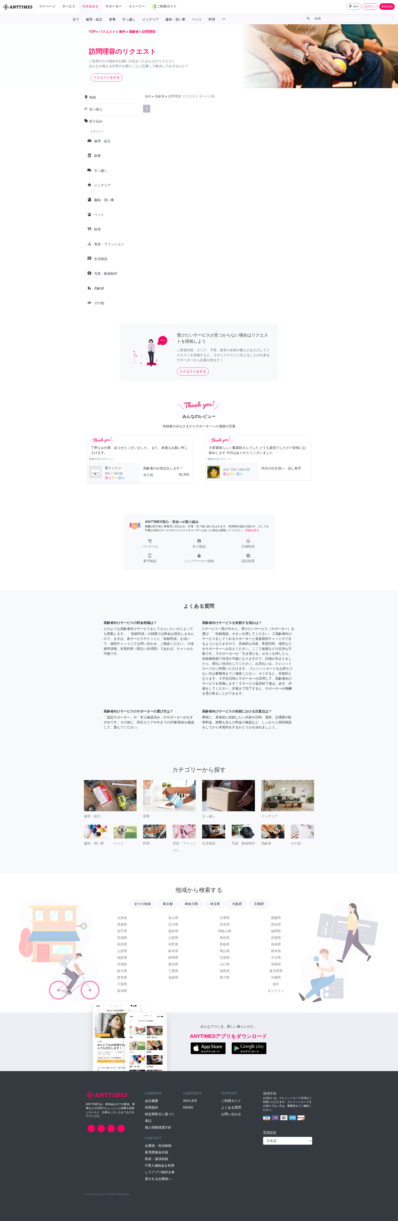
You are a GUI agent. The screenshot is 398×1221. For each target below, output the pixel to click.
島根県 (225, 944)
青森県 (122, 924)
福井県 (173, 931)
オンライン (276, 991)
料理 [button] (212, 19)
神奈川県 (191, 904)
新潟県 (122, 991)
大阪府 (237, 904)
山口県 (225, 964)
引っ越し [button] (129, 19)
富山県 (173, 918)
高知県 (276, 924)
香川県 (225, 977)
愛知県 (173, 964)
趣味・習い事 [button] (175, 19)
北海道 (122, 918)
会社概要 (151, 1101)
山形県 (122, 951)
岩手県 (122, 931)
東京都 (168, 904)
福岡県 (276, 931)
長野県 (173, 944)
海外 (276, 984)
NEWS (188, 1107)
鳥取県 (225, 937)
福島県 (122, 957)
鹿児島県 (276, 971)
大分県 (276, 957)
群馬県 (122, 977)
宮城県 (122, 937)
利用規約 (151, 1107)
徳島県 (225, 971)
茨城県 (122, 964)
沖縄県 (276, 977)
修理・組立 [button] (94, 19)
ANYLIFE (190, 1101)
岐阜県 (173, 951)
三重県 (173, 971)
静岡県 (173, 957)
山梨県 (173, 937)
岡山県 (225, 951)
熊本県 (276, 951)
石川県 (173, 924)
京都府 (259, 904)
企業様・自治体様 (158, 1145)
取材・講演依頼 (156, 1159)
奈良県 (225, 924)
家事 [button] (112, 19)
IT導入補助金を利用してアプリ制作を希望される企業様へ (160, 1172)
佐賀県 (276, 937)
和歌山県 (224, 931)
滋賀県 (173, 977)
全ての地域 (142, 904)
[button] (354, 6)
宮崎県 (276, 964)
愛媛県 (276, 918)
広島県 (225, 957)
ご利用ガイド (231, 1101)
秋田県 (122, 944)
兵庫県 (225, 918)
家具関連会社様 (156, 1152)
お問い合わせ (231, 1114)
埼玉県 (215, 904)
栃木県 (122, 971)
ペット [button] (197, 19)
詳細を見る (252, 530)
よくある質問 (231, 1107)
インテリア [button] (150, 19)
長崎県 (276, 944)
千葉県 (122, 984)
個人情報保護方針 (158, 1127)
